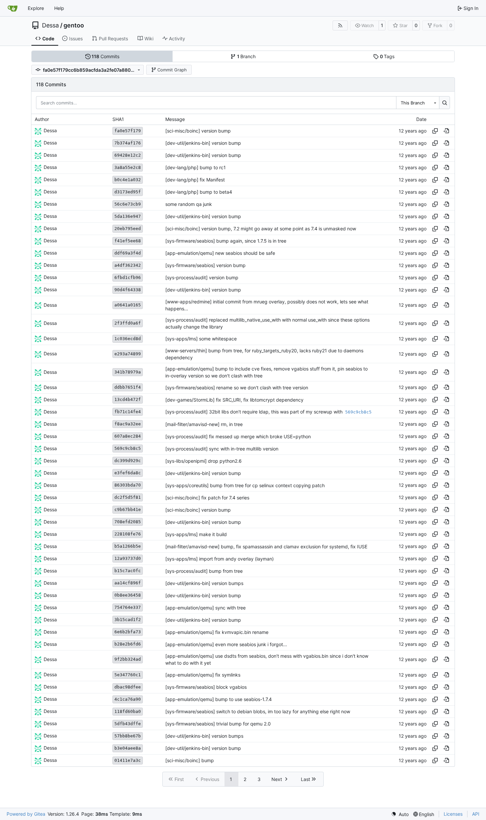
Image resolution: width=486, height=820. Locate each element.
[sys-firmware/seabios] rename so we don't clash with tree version (236, 387)
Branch (246, 56)
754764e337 (127, 607)
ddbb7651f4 (127, 387)
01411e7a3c (127, 760)
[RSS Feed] (340, 25)
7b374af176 (127, 142)
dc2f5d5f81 (127, 497)
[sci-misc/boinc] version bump (198, 131)
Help (59, 8)
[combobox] (417, 102)
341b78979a (127, 372)
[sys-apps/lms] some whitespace (201, 338)
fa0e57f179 (127, 130)
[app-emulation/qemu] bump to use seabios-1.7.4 (218, 699)
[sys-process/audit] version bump (201, 277)
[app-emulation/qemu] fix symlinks (202, 675)
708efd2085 (127, 521)
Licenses (453, 814)
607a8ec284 (127, 436)
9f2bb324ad (127, 659)
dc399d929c (127, 460)
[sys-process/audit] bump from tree (204, 571)
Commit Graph (172, 69)
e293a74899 (127, 353)
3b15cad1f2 (127, 619)
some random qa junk (188, 204)
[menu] (400, 814)
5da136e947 (127, 216)
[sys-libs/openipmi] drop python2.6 (203, 461)
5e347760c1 (127, 674)
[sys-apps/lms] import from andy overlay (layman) (219, 559)
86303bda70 (127, 485)
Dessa (50, 25)
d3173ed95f (127, 191)
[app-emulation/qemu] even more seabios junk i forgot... (226, 644)
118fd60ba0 (127, 711)
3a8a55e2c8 (127, 167)
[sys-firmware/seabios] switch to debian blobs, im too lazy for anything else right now (257, 711)
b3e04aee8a (127, 748)
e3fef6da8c (127, 472)
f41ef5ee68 (127, 240)
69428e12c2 (127, 155)
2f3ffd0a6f (127, 323)
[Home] (12, 8)
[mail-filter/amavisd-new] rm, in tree (204, 424)
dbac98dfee (127, 686)
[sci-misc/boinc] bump (189, 760)
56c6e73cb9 (127, 204)
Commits (105, 56)
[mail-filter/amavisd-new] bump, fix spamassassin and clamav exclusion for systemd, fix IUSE (266, 546)
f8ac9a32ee (127, 423)
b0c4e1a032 (127, 179)
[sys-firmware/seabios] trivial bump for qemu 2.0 (218, 723)
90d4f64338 (127, 289)
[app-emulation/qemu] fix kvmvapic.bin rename (216, 632)
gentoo (73, 25)
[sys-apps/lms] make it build (196, 534)
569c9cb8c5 (127, 448)
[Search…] (444, 102)
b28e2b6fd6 (127, 644)
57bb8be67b (127, 735)
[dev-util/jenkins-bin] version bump (203, 143)
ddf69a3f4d (127, 253)
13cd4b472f (127, 399)
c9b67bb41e (127, 509)
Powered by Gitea (26, 814)
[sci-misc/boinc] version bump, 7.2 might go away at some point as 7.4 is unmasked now (260, 228)
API (475, 814)
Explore (36, 8)
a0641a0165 (127, 304)
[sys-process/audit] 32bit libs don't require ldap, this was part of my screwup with (254, 411)
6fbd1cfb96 (127, 277)
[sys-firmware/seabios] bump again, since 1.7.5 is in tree (225, 241)
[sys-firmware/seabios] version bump (205, 265)
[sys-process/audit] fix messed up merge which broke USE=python (238, 436)
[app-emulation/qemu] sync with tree (205, 607)
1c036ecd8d (127, 338)
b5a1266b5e (127, 546)
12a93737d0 (127, 558)
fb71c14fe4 (127, 411)
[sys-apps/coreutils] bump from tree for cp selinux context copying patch (245, 485)
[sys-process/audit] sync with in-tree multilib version (221, 448)
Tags (387, 56)
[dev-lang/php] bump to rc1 (195, 167)
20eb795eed (127, 228)
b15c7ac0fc (127, 570)
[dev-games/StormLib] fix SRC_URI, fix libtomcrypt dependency (234, 400)
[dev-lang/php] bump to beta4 (198, 192)
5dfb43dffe (127, 723)
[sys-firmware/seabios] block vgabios (206, 687)
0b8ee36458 (127, 595)
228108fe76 (127, 533)
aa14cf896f (127, 582)
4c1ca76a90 (127, 699)
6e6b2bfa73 (127, 631)
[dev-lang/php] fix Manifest (195, 179)
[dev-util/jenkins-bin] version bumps (204, 583)
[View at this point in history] (446, 131)
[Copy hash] (435, 131)
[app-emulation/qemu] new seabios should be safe (220, 253)
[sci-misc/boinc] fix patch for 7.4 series (207, 497)
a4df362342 (127, 265)
